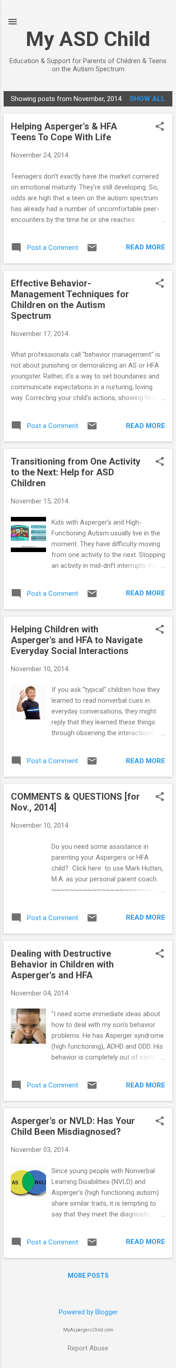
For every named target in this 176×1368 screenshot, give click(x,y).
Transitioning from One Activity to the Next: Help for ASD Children (75, 472)
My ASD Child (88, 39)
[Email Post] (92, 251)
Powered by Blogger (88, 1312)
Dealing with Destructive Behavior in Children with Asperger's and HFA (62, 964)
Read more (145, 247)
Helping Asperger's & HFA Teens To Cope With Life (64, 132)
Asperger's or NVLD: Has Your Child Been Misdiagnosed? (73, 1126)
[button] (159, 127)
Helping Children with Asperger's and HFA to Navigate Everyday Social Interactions (77, 640)
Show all (147, 99)
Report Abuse (88, 1348)
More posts (88, 1275)
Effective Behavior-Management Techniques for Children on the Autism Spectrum (70, 299)
